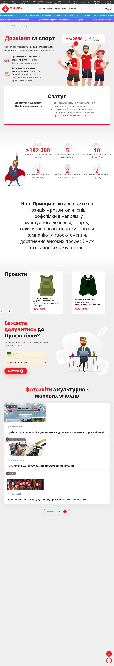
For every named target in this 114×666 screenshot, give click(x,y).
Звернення (48, 2)
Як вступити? (13, 2)
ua (108, 9)
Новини (57, 9)
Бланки (49, 9)
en (111, 9)
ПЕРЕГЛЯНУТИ (39, 309)
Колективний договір (23, 2)
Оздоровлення (86, 2)
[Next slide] (9, 310)
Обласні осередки (108, 2)
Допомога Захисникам (59, 2)
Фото (64, 9)
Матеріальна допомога (73, 2)
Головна (7, 26)
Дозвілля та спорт (97, 2)
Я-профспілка (4, 2)
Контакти (72, 9)
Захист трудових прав (37, 2)
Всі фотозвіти (53, 512)
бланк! (18, 342)
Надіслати (13, 371)
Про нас (41, 9)
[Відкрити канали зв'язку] (109, 654)
